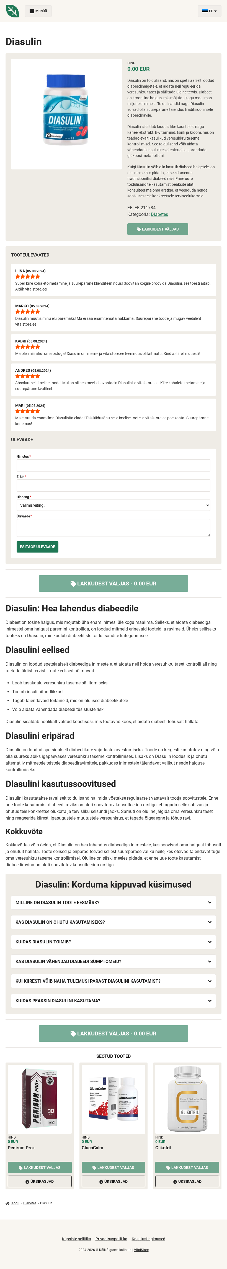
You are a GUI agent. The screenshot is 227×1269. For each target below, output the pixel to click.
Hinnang (24, 497)
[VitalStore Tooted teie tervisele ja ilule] (12, 11)
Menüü (41, 11)
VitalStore (141, 1250)
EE (211, 11)
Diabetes (159, 214)
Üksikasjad (42, 1181)
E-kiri (21, 477)
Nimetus (24, 457)
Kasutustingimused (148, 1239)
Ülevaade (24, 516)
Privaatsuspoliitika (111, 1239)
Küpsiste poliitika (76, 1239)
